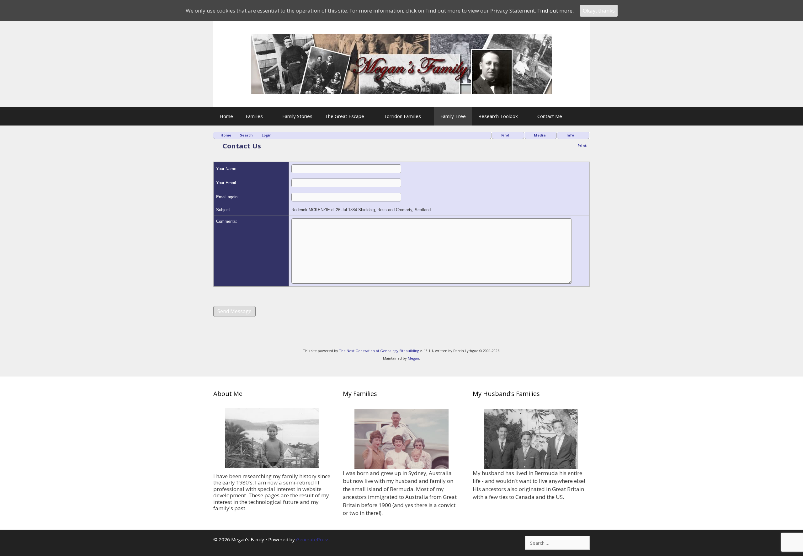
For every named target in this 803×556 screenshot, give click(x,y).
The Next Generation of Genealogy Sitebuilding (379, 350)
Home (226, 116)
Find (505, 135)
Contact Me (549, 116)
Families (254, 116)
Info (570, 135)
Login (267, 135)
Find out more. (555, 10)
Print (582, 145)
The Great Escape (344, 116)
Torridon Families (402, 116)
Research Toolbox (498, 116)
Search (246, 135)
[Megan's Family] (401, 63)
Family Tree (453, 116)
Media (540, 135)
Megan (413, 358)
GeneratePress (313, 539)
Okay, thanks (599, 10)
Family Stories (297, 116)
